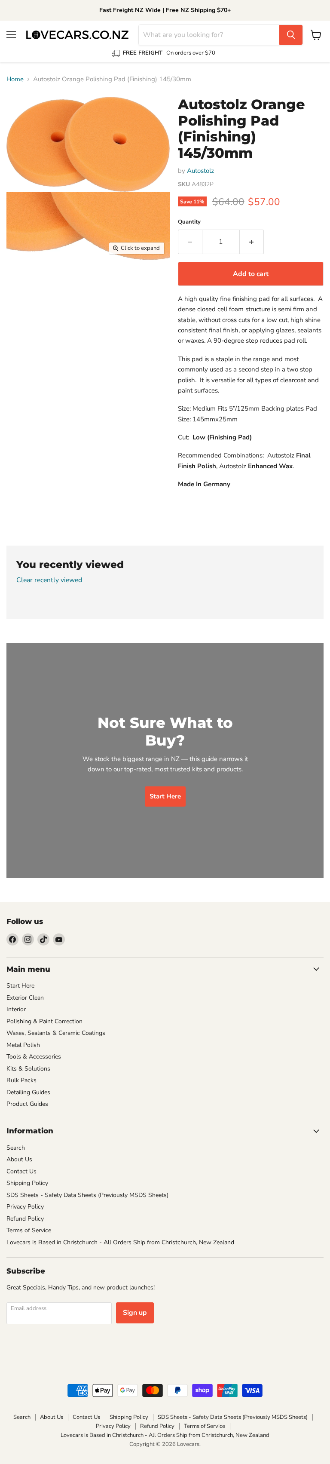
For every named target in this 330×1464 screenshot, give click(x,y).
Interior (16, 1009)
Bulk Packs (21, 1080)
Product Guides (27, 1104)
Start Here (20, 986)
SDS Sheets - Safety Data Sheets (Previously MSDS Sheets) (87, 1195)
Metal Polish (23, 1045)
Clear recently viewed (49, 580)
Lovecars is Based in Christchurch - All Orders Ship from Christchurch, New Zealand (120, 1242)
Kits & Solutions (28, 1069)
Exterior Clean (25, 998)
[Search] (290, 35)
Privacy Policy (25, 1207)
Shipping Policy (27, 1183)
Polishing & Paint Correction (44, 1021)
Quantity (189, 222)
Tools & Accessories (33, 1057)
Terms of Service (28, 1230)
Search (15, 1148)
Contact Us (21, 1171)
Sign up (135, 1312)
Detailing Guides (28, 1092)
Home (15, 79)
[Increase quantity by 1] (252, 242)
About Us (19, 1159)
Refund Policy (25, 1219)
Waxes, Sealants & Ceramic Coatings (55, 1033)
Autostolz (200, 170)
